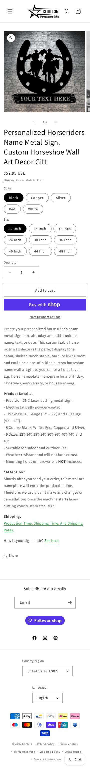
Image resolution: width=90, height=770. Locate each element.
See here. (52, 540)
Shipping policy (50, 751)
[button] (10, 11)
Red (12, 209)
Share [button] (13, 555)
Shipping (9, 180)
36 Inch (65, 240)
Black (13, 197)
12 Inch (15, 228)
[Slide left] (34, 121)
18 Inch (65, 228)
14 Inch (40, 228)
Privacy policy (69, 744)
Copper (37, 197)
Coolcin (27, 744)
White (33, 209)
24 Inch (15, 240)
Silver (61, 197)
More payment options (45, 317)
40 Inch (15, 251)
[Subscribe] (70, 602)
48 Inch (65, 251)
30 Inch (40, 240)
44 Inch (40, 251)
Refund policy (46, 744)
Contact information (47, 759)
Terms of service (24, 751)
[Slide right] (56, 121)
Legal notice (73, 751)
